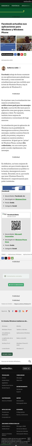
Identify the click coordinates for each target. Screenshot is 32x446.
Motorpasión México (22, 434)
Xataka (4, 378)
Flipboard (22, 54)
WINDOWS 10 (5, 6)
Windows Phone (7, 329)
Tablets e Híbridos (22, 329)
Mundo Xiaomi (6, 388)
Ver (17, 285)
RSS (23, 310)
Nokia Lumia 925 (21, 338)
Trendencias (5, 412)
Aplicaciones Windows (15, 254)
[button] (14, 68)
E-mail (25, 54)
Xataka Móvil (5, 380)
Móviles (19, 326)
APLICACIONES (26, 6)
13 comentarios (8, 54)
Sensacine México (22, 429)
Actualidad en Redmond (6, 334)
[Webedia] (28, 1)
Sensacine (19, 389)
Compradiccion (6, 417)
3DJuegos (19, 378)
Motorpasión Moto (22, 403)
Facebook (15, 54)
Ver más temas (7, 354)
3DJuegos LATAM (21, 426)
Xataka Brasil (5, 429)
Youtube (16, 310)
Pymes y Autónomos (22, 414)
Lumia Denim (6, 348)
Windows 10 (20, 348)
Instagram (19, 310)
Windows (4, 326)
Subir (25, 368)
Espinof (19, 392)
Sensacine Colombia (22, 431)
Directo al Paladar (7, 401)
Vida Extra (19, 380)
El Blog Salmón (21, 412)
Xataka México (6, 426)
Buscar (29, 361)
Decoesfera (5, 414)
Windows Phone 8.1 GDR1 (22, 344)
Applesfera (5, 383)
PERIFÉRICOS (15, 6)
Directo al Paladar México (7, 434)
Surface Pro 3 (6, 343)
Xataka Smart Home (7, 385)
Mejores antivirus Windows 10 (22, 304)
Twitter (18, 54)
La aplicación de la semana (7, 339)
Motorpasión (20, 401)
